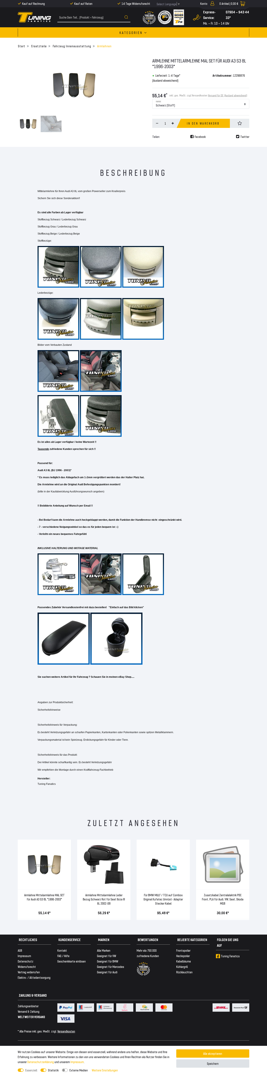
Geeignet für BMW (107, 961)
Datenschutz (25, 961)
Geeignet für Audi (107, 972)
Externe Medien (78, 1070)
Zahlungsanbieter (28, 1006)
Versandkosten (66, 1031)
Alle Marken (103, 950)
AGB (20, 950)
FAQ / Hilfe (63, 956)
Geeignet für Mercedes (110, 967)
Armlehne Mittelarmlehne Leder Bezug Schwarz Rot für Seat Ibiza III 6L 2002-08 (104, 899)
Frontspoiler (183, 950)
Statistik (53, 1070)
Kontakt (62, 950)
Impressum (77, 1062)
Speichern (213, 1063)
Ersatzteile (38, 46)
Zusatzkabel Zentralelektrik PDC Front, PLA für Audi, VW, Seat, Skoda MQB (222, 899)
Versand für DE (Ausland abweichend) (227, 95)
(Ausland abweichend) (165, 80)
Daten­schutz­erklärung (40, 1062)
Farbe (158, 101)
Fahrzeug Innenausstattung (71, 46)
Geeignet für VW (106, 956)
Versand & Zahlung (28, 1011)
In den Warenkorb (203, 123)
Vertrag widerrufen (29, 972)
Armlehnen (104, 46)
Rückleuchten (184, 972)
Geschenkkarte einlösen (71, 961)
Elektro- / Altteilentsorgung (34, 977)
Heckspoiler (183, 956)
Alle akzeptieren (212, 1053)
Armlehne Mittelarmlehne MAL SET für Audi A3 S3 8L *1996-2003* (44, 897)
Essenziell (31, 1070)
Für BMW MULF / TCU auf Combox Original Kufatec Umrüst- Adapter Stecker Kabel (163, 899)
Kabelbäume (183, 961)
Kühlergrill (182, 967)
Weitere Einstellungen (105, 1070)
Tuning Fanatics (230, 956)
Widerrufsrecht (27, 967)
